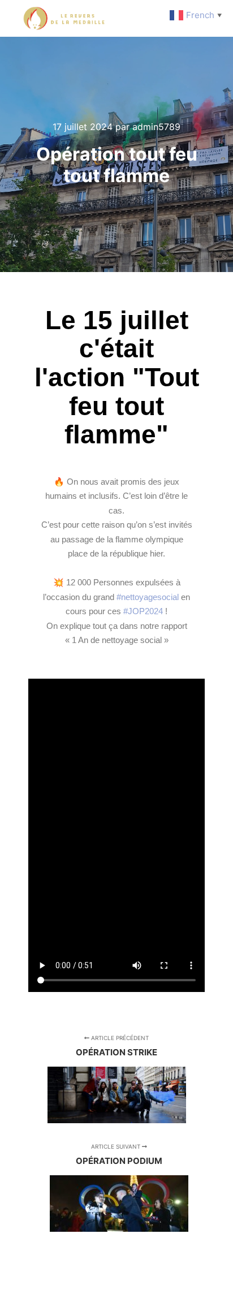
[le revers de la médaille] (65, 18)
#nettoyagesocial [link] (147, 597)
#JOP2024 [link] (143, 611)
